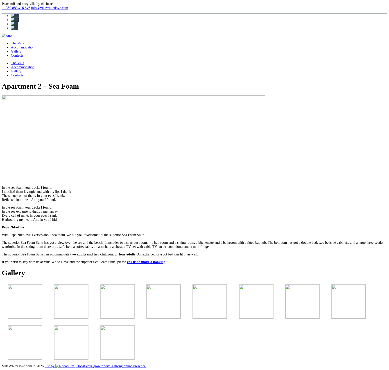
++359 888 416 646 (16, 8)
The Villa (17, 43)
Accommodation (22, 47)
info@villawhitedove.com (49, 8)
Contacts (17, 55)
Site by (50, 366)
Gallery (16, 51)
